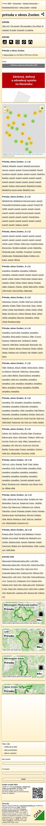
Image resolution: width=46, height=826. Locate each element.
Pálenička (6, 511)
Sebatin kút (24, 503)
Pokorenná (16, 422)
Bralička (5, 538)
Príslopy (17, 244)
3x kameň (20, 30)
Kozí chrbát (13, 538)
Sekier (41, 368)
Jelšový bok (11, 499)
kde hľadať (6, 759)
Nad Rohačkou (27, 546)
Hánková (10, 368)
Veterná (12, 349)
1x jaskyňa (29, 30)
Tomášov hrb (34, 499)
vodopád (14, 275)
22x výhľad (36, 26)
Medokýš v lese (29, 190)
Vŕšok (22, 410)
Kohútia (32, 414)
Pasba (34, 511)
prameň (20, 166)
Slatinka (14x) (7, 585)
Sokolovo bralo (14, 542)
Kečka (32, 453)
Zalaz (33, 306)
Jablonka (5, 306)
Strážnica (16, 433)
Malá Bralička (11, 523)
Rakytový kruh (15, 341)
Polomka (41, 511)
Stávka (4, 353)
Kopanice (5, 341)
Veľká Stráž (6, 422)
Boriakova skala (14, 322)
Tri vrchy (38, 337)
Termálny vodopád (19, 248)
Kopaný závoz (37, 279)
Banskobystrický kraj (10, 7)
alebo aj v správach (10, 753)
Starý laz (30, 519)
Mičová (17, 260)
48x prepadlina (26, 26)
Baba (30, 433)
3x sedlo (13, 30)
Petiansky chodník (24, 511)
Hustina (12, 186)
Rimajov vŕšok (7, 534)
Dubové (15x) (36, 581)
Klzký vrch (29, 302)
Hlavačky (23, 433)
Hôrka (25, 441)
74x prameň (14, 26)
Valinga (30, 283)
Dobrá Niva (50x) (37, 565)
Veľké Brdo (14, 345)
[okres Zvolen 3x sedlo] (24, 42)
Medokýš (12, 166)
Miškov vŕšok (10, 488)
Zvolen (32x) (19, 569)
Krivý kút (35, 445)
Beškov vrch (16, 546)
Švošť (25, 464)
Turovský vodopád (27, 480)
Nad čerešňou (18, 291)
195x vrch (6, 26)
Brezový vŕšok (22, 499)
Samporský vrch (34, 441)
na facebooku (17, 786)
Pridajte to (10, 820)
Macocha (20, 318)
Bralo (34, 314)
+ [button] (5, 107)
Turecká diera (34, 217)
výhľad (4, 244)
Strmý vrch (40, 414)
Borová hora (6, 248)
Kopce (4, 260)
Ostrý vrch (15, 380)
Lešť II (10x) (33, 589)
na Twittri (19, 788)
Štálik (18, 306)
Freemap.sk (28, 154)
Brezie (35, 484)
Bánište (5, 449)
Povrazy (38, 534)
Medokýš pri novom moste (12, 190)
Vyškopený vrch (27, 507)
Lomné (29, 248)
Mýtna (4, 388)
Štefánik (5, 166)
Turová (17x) (11, 581)
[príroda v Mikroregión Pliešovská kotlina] (23, 624)
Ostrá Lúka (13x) (28, 585)
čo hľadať (5, 769)
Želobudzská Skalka (21, 256)
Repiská (19, 464)
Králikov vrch (34, 256)
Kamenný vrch (22, 523)
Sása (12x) (12, 589)
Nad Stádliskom (28, 534)
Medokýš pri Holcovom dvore (25, 201)
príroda (34, 7)
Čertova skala (14, 449)
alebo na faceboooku (10, 750)
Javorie (10, 260)
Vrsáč (24, 519)
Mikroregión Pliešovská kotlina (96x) (16, 561)
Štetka (4, 314)
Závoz (15, 437)
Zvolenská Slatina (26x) (11, 573)
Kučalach (23, 353)
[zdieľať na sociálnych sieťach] (43, 14)
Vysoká (17, 279)
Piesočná (17, 534)
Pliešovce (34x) (8, 569)
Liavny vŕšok (7, 376)
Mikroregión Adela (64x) (11, 565)
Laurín (10, 244)
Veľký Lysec (25, 244)
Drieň (26, 418)
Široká (33, 349)
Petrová (5, 349)
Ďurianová (26, 349)
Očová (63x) (25, 565)
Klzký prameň (21, 186)
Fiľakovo (31, 437)
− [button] (5, 110)
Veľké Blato (10, 550)
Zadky (4, 287)
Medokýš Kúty (7, 201)
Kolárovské (24, 406)
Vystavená (24, 484)
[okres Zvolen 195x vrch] (5, 42)
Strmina (19, 349)
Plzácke (19, 287)
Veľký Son (6, 453)
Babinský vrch (7, 418)
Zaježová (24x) (26, 573)
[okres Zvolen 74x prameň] (11, 42)
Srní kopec (25, 453)
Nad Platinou (39, 410)
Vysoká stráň (24, 345)
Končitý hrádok (21, 468)
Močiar (9, 519)
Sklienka (27, 314)
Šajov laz (15, 503)
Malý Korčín (33, 287)
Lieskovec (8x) (21, 593)
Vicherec (39, 449)
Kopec (31, 503)
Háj (40, 345)
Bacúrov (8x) (32, 593)
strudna (20, 174)
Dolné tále (38, 302)
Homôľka (19, 252)
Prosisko (37, 283)
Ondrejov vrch (13, 353)
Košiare (5, 433)
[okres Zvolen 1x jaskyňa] (31, 42)
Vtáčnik (40, 349)
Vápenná (5, 345)
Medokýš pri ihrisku (34, 186)
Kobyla (4, 507)
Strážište (38, 503)
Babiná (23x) (7, 577)
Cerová (13, 511)
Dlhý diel (30, 515)
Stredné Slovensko (30, 3)
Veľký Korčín (7, 291)
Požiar (35, 422)
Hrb (29, 353)
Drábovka (32, 271)
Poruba (23, 449)
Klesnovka (6, 414)
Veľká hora (24, 372)
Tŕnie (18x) (26, 577)
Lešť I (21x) (17, 577)
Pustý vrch (13, 441)
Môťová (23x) (38, 573)
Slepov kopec (32, 368)
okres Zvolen (24, 7)
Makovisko (28, 291)
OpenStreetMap (17, 154)
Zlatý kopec (23, 437)
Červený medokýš (29, 170)
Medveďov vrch (35, 538)
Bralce (4, 484)
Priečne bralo (26, 279)
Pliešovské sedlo (8, 252)
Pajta (30, 464)
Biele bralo (34, 345)
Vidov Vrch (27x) (31, 569)
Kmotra (19, 388)
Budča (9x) (11, 593)
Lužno (12, 464)
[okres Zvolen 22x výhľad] (18, 42)
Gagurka (5, 283)
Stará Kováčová (25, 376)
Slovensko (17, 3)
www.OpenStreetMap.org (27, 805)
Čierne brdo (26, 306)
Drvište (21, 302)
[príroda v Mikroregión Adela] (23, 677)
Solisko (34, 341)
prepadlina (6, 271)
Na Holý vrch (13, 314)
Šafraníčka (37, 248)
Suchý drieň (15, 333)
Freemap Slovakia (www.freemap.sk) (14, 809)
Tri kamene (28, 252)
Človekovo (37, 433)
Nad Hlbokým (19, 310)
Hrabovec (11, 287)
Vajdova (18, 225)
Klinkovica (17, 519)
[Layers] (41, 107)
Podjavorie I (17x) (24, 581)
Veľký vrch (40, 437)
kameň (41, 275)
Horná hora (6, 546)
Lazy (31, 484)
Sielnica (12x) (22, 589)
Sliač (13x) (17, 585)
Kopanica (25, 337)
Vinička (5, 542)
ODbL (18, 807)
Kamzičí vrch (18, 418)
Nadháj (41, 422)
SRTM (17, 819)
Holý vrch (28, 422)
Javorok (24, 542)
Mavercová (16, 507)
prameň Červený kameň (24, 213)
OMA (9, 3)
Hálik (4, 368)
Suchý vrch (27, 445)
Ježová (17, 368)
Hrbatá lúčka (15, 453)
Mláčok (15, 376)
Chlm (13, 468)
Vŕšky (32, 337)
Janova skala (34, 372)
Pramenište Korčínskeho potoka (14, 205)
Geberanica (6, 302)
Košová (37, 507)
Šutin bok (15, 372)
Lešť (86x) (34, 561)
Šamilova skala (8, 515)
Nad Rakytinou (20, 515)
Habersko (31, 542)
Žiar (9, 507)
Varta (20, 441)
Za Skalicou (6, 372)
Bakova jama (7, 437)
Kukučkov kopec (37, 244)
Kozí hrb (32, 418)
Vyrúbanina (26, 341)
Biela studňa (16, 337)
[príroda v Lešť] (23, 651)
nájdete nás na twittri (10, 746)
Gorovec (15, 302)
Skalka (35, 464)
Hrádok (13, 306)
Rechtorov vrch (13, 484)
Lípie (13, 384)
